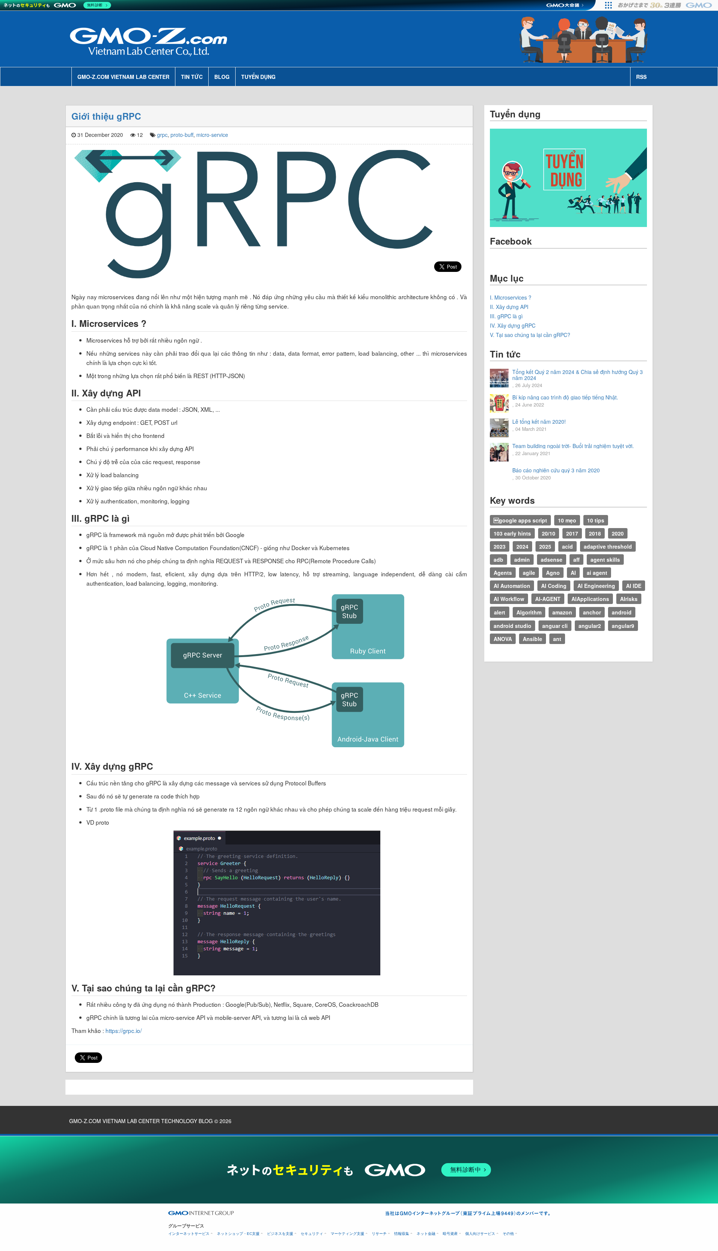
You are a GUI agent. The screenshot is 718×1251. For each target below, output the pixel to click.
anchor (592, 612)
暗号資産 (450, 1234)
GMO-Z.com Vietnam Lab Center (123, 76)
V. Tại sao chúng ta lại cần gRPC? (530, 334)
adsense (551, 559)
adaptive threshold (608, 546)
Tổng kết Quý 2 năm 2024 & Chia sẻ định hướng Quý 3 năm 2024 (577, 375)
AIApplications (590, 598)
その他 (508, 1234)
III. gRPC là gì (506, 316)
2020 (618, 533)
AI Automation (512, 585)
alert (499, 612)
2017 (572, 533)
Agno (553, 572)
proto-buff (182, 134)
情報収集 (401, 1234)
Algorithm (528, 612)
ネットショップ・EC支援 (238, 1234)
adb (498, 559)
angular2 (590, 625)
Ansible (532, 638)
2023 (500, 546)
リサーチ (379, 1234)
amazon (562, 612)
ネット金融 (426, 1234)
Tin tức (192, 76)
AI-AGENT (548, 598)
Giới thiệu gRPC (106, 116)
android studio (512, 625)
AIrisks (629, 598)
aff (576, 559)
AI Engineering (596, 585)
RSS (641, 76)
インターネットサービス (188, 1234)
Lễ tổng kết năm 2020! (539, 421)
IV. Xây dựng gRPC (513, 325)
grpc (162, 134)
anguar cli (555, 625)
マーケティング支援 (347, 1234)
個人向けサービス (480, 1234)
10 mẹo (567, 520)
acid (567, 546)
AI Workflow (509, 598)
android (622, 612)
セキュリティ (312, 1234)
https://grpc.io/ (123, 1030)
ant (557, 638)
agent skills (605, 559)
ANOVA (503, 638)
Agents (503, 572)
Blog (222, 76)
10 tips (595, 520)
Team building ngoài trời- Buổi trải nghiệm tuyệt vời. (573, 446)
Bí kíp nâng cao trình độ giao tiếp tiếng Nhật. (565, 397)
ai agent (597, 572)
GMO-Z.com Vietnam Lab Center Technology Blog (141, 1121)
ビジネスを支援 (280, 1234)
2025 (545, 546)
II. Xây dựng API (509, 306)
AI (573, 572)
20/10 (548, 533)
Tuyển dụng (258, 76)
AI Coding (554, 585)
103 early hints (512, 533)
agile (529, 572)
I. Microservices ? (510, 297)
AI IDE (633, 585)
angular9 (623, 625)
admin (522, 559)
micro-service (212, 134)
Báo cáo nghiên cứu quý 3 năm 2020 (556, 470)
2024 (522, 546)
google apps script (520, 520)
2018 (595, 533)
